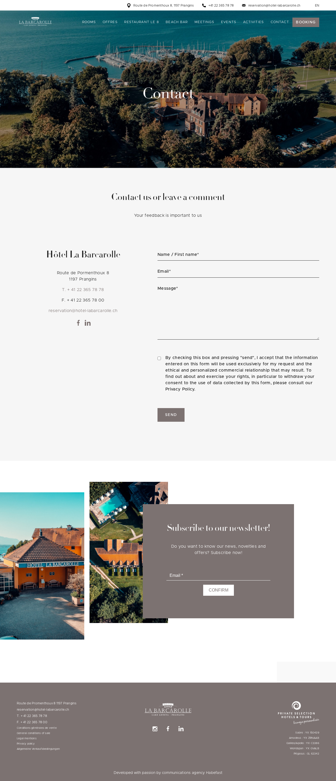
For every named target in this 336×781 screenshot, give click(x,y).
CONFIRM (218, 590)
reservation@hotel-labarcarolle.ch (274, 5)
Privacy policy (26, 743)
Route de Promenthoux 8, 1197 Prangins (163, 5)
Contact (280, 22)
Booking (306, 22)
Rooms (89, 22)
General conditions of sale (33, 733)
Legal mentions (26, 738)
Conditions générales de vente (37, 728)
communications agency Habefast (192, 773)
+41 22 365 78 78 (221, 5)
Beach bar (177, 22)
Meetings (204, 22)
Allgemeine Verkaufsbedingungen (38, 749)
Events (228, 22)
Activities (253, 22)
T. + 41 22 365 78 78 (83, 290)
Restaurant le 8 (141, 22)
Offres (110, 22)
